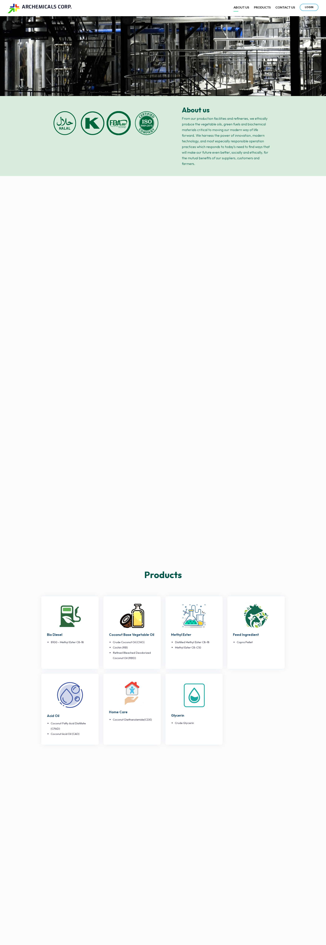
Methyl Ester (181, 634)
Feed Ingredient (246, 634)
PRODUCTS (262, 7)
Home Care (118, 712)
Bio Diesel (54, 634)
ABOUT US (241, 7)
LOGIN (309, 7)
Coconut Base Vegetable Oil (131, 634)
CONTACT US (285, 7)
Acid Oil (53, 716)
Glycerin (177, 715)
